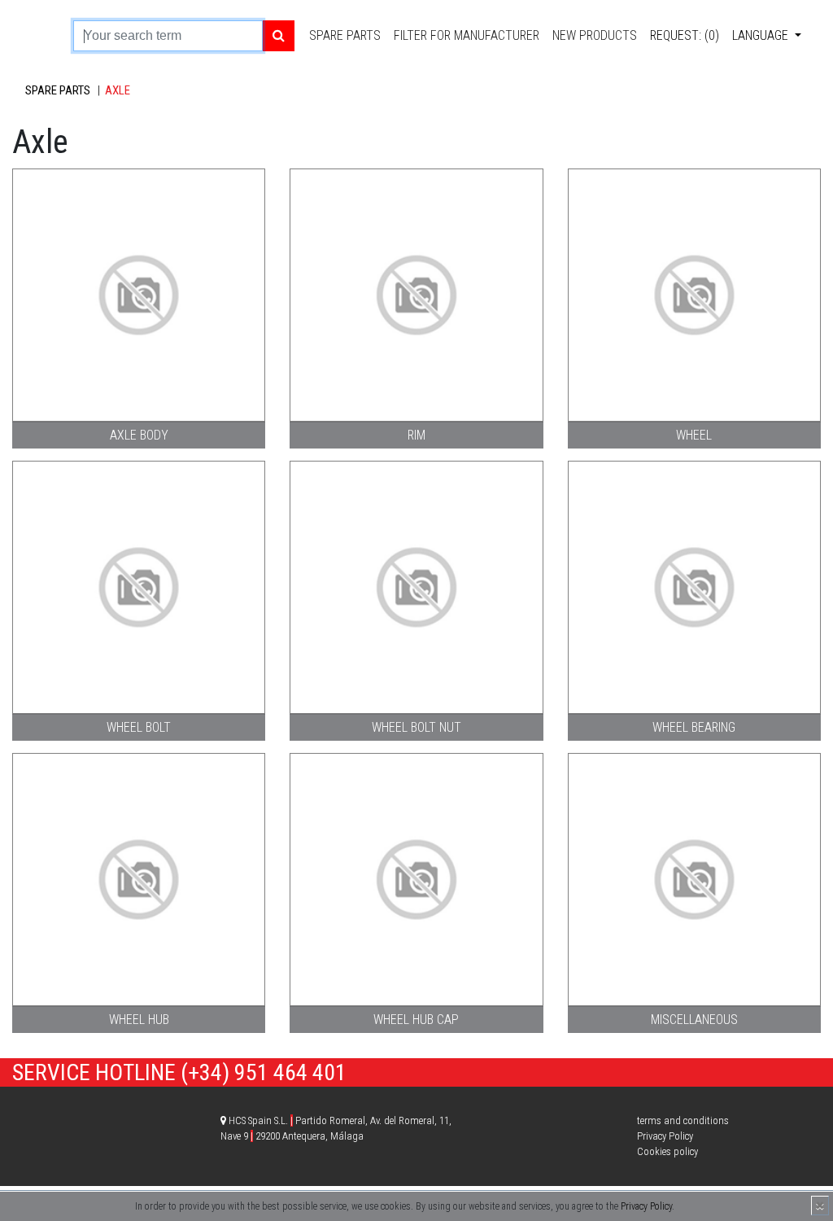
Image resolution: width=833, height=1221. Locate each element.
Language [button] (762, 35)
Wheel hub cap (416, 1019)
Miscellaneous (694, 1019)
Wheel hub (139, 1019)
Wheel (694, 435)
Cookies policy (667, 1151)
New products (594, 35)
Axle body (139, 435)
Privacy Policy (646, 1206)
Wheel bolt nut (416, 727)
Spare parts (345, 35)
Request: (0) (684, 35)
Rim (416, 435)
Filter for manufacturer (466, 35)
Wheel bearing (693, 727)
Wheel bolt (139, 727)
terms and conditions (683, 1120)
